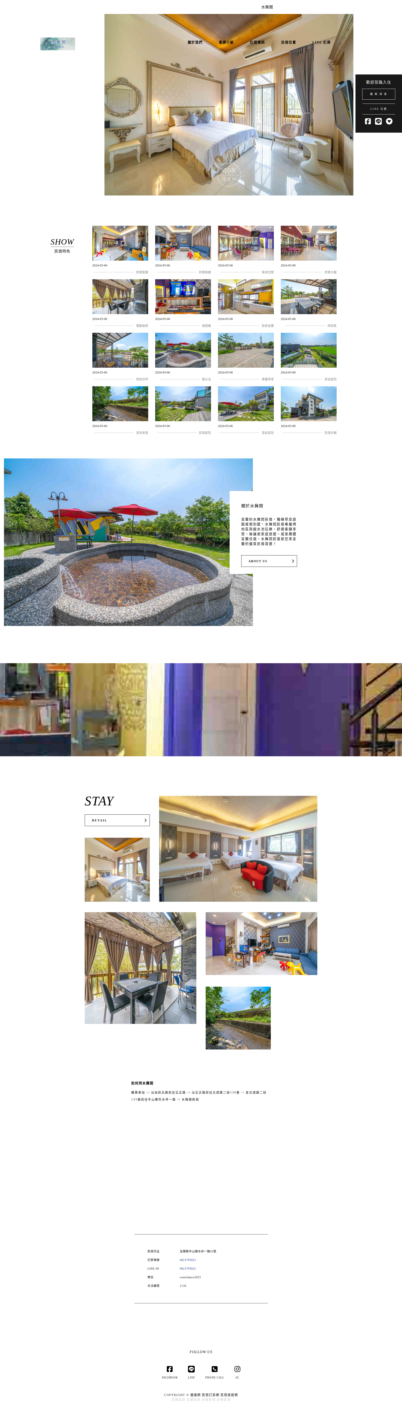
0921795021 (188, 1260)
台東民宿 (224, 1399)
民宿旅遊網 (229, 1395)
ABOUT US (257, 561)
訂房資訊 (257, 42)
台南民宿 (209, 1399)
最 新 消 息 (378, 94)
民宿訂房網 (210, 1395)
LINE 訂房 (378, 109)
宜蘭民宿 (178, 1399)
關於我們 (195, 42)
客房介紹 (226, 42)
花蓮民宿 (194, 1399)
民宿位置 (288, 42)
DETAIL (99, 820)
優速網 (195, 1395)
